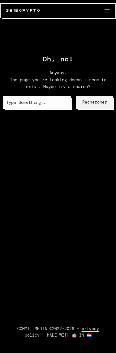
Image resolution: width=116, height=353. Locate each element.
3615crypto (23, 10)
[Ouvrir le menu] (107, 11)
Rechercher (94, 102)
